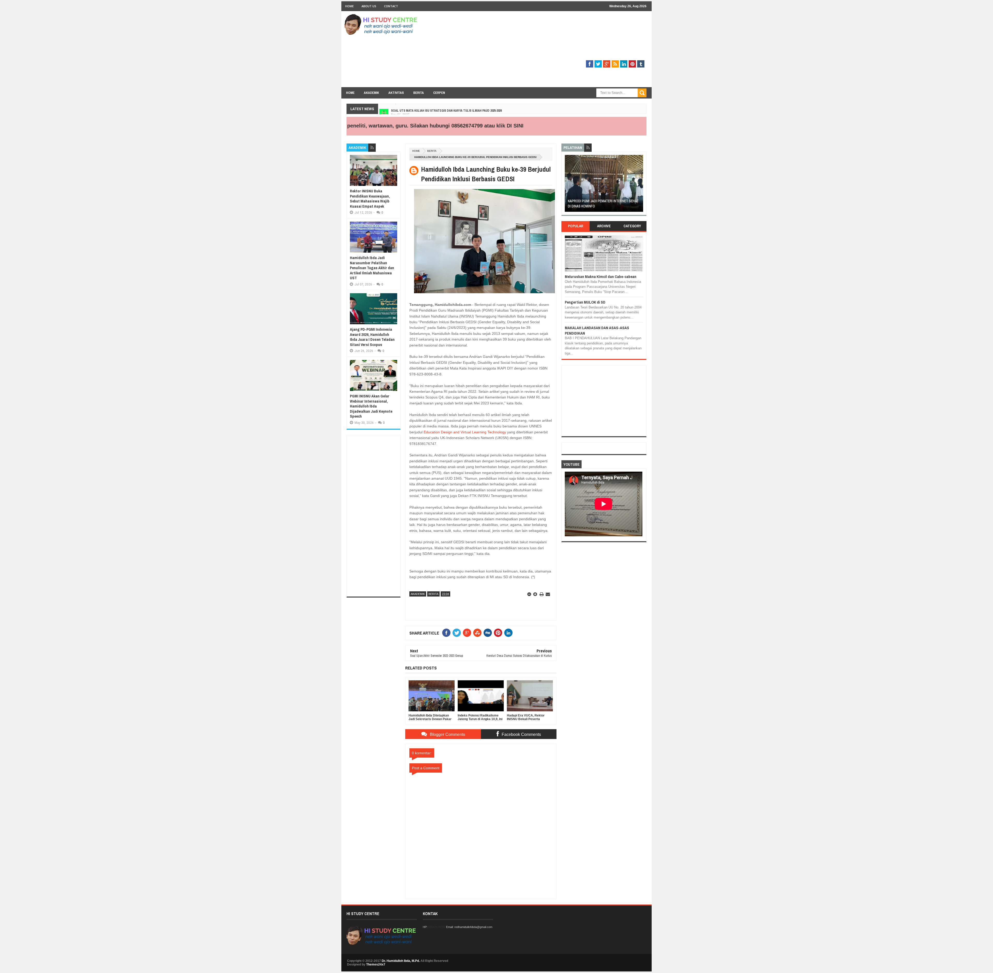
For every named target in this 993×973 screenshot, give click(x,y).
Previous (567, 185)
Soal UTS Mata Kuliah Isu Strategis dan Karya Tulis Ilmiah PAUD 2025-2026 (446, 107)
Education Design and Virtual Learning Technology (464, 432)
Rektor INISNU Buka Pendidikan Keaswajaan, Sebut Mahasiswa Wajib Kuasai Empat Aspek (370, 198)
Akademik (371, 92)
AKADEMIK (418, 593)
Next (640, 185)
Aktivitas (396, 92)
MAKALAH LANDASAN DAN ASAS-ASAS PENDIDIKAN (597, 330)
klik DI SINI (469, 126)
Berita (418, 92)
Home (349, 6)
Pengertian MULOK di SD (585, 302)
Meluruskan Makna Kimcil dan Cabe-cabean (600, 276)
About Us (369, 6)
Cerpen (439, 92)
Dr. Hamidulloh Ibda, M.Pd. (401, 961)
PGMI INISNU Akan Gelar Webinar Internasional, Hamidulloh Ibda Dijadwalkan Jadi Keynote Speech (371, 406)
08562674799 (436, 927)
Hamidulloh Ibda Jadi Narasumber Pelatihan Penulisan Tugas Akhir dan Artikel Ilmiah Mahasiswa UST (372, 268)
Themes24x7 (375, 964)
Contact (391, 6)
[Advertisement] (552, 51)
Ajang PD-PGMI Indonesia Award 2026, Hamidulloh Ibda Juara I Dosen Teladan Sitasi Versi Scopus (372, 337)
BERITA (432, 150)
